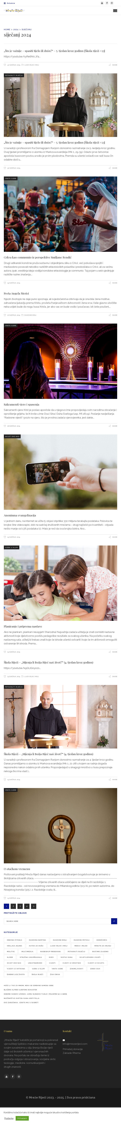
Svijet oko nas (12, 436)
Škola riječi (37, 974)
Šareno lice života (16, 974)
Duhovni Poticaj (82, 940)
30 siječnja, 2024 (13, 65)
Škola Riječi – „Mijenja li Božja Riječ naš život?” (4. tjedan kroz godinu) (48, 662)
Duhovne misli (30, 315)
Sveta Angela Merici (16, 293)
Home (7, 29)
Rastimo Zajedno (100, 951)
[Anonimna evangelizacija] (60, 472)
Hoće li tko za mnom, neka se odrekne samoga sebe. (29, 985)
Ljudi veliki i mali (31, 65)
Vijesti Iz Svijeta (96, 963)
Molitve (11, 951)
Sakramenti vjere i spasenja (21, 404)
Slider (10, 957)
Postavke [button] (8, 1118)
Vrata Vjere (10, 178)
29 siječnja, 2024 (13, 283)
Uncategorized (35, 963)
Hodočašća (102, 940)
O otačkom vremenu (17, 869)
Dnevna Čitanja (14, 940)
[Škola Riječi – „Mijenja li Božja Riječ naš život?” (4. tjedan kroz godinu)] (60, 716)
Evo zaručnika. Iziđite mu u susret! (21, 1002)
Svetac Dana (67, 957)
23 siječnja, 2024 (13, 676)
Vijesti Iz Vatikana (16, 969)
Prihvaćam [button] (22, 1118)
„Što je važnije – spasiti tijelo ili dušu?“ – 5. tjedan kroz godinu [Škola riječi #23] (54, 51)
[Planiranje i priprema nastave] (60, 583)
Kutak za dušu (36, 946)
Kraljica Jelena (14, 946)
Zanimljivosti (76, 969)
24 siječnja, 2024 (13, 652)
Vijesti (52, 963)
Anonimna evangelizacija (20, 515)
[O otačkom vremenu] (60, 825)
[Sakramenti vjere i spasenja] (60, 361)
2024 (15, 29)
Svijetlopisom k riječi (90, 957)
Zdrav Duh (95, 969)
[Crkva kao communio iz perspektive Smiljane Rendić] (60, 214)
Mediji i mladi (81, 946)
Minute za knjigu (102, 946)
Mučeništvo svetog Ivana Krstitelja (21, 998)
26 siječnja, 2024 (13, 426)
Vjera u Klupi (11, 547)
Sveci (51, 957)
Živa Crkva (55, 974)
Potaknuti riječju (14, 75)
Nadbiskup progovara (50, 951)
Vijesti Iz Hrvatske (72, 963)
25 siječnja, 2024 (13, 537)
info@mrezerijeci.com (75, 1043)
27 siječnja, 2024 (13, 315)
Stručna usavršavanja (31, 957)
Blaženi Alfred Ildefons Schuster (20, 990)
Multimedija (27, 951)
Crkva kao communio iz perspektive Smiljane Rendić (37, 257)
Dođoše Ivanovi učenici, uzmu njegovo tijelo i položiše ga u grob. (35, 994)
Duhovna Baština (37, 940)
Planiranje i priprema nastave (23, 626)
